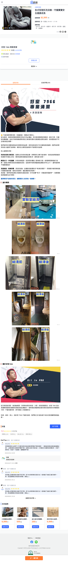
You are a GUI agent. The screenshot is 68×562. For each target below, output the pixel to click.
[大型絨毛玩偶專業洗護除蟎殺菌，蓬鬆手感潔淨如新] (22, 512)
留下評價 (55, 426)
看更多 (33, 66)
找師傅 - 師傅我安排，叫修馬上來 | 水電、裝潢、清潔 (34, 2)
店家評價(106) (45, 82)
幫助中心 (30, 538)
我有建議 (37, 538)
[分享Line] (63, 32)
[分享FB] (60, 32)
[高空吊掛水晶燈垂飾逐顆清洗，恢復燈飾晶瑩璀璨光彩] (53, 512)
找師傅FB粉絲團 (31, 542)
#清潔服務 (17, 54)
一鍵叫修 (35, 558)
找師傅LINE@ (36, 542)
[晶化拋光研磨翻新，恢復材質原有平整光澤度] (38, 512)
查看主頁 (34, 60)
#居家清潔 (38, 7)
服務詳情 (15, 82)
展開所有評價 (30, 498)
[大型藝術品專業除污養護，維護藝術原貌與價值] (7, 512)
